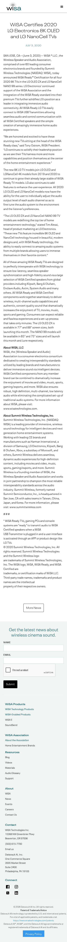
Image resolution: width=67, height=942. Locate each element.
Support (9, 778)
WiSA (7, 793)
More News (33, 607)
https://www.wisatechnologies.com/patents (33, 920)
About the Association (17, 740)
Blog (7, 757)
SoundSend (11, 724)
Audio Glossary (12, 772)
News (8, 798)
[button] (62, 7)
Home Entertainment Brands (20, 745)
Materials (10, 767)
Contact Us (11, 814)
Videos (8, 762)
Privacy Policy (33, 934)
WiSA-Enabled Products (18, 714)
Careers (9, 809)
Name (6, 642)
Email (7, 654)
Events (8, 803)
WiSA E (8, 719)
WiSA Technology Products (19, 709)
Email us (9, 848)
